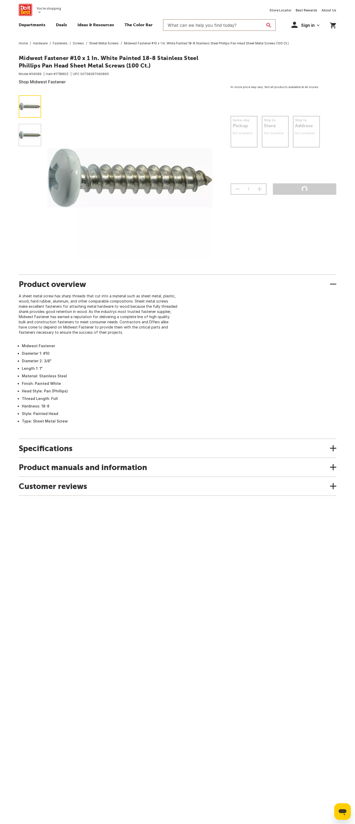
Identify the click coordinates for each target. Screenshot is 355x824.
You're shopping (48, 8)
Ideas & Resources (95, 24)
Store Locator (280, 10)
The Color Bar (138, 24)
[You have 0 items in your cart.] (333, 25)
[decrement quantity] (237, 189)
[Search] (268, 25)
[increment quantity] (260, 189)
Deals (61, 24)
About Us (328, 10)
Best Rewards (306, 10)
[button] (305, 25)
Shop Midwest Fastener (42, 81)
